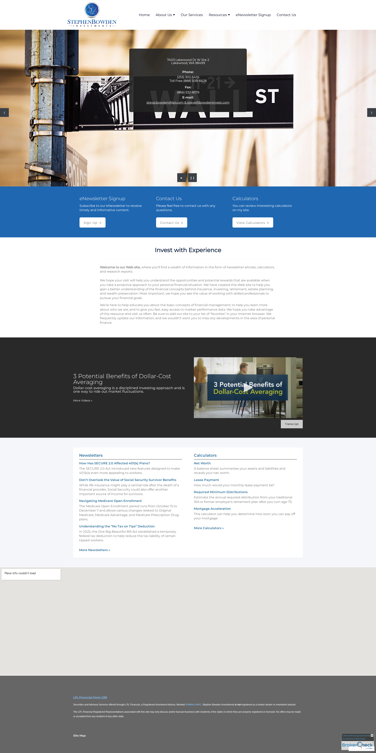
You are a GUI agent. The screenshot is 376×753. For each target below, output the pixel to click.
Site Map (79, 735)
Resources (218, 15)
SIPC (198, 704)
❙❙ (192, 177)
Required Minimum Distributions (221, 492)
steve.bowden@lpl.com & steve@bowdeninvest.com (188, 102)
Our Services (192, 15)
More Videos (82, 400)
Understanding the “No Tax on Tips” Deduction (117, 526)
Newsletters (91, 455)
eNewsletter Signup (253, 15)
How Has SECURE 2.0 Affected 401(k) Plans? (114, 463)
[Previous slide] (4, 112)
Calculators (205, 455)
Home (144, 15)
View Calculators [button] (251, 223)
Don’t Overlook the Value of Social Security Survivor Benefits (127, 480)
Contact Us (286, 15)
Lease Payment (206, 480)
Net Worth (202, 463)
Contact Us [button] (169, 223)
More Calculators (209, 528)
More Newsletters (94, 550)
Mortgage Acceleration (212, 509)
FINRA (190, 704)
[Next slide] (371, 112)
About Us (164, 15)
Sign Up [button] (91, 223)
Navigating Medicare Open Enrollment (110, 501)
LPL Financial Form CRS (90, 697)
